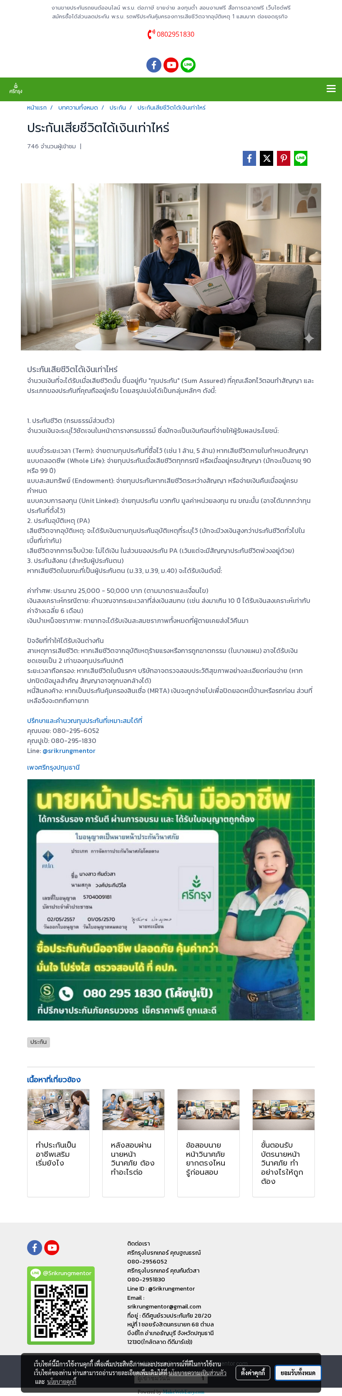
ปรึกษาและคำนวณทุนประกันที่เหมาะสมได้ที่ (84, 721)
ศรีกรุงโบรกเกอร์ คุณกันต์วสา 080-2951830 (163, 1275)
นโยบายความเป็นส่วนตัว (197, 1372)
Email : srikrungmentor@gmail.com (164, 1302)
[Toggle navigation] (331, 89)
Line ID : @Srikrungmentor (161, 1288)
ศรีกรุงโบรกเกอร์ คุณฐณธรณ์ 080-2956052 (164, 1257)
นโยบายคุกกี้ (61, 1381)
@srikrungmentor (69, 751)
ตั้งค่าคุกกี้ (253, 1372)
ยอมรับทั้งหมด (298, 1372)
